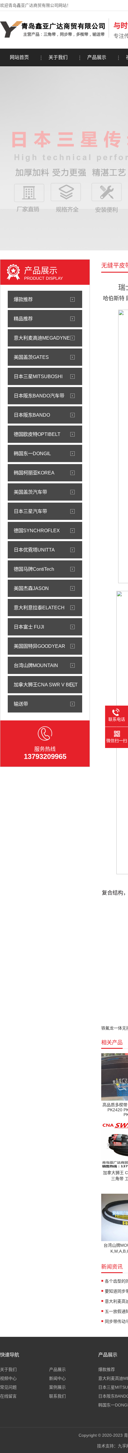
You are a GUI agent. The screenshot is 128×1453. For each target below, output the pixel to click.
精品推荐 (23, 318)
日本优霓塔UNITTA (34, 549)
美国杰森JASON (31, 588)
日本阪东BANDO (32, 415)
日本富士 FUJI (29, 626)
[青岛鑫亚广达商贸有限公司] (53, 36)
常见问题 (8, 1387)
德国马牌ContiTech (34, 569)
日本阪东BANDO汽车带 (39, 395)
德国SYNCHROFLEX (37, 530)
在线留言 (8, 1396)
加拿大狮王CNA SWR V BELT (46, 684)
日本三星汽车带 (30, 511)
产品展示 (96, 57)
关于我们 (58, 57)
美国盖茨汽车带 (30, 492)
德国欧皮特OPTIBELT (37, 434)
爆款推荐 (23, 299)
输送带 (21, 703)
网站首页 (19, 57)
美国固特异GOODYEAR (39, 646)
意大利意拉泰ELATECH (39, 607)
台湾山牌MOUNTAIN (36, 665)
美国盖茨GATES (31, 357)
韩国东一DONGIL (32, 453)
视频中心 (8, 1378)
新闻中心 (57, 1378)
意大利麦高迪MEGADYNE (42, 338)
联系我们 (57, 1396)
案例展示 (57, 1387)
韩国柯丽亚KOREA (34, 472)
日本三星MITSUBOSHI (38, 376)
